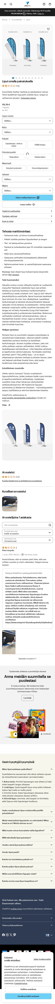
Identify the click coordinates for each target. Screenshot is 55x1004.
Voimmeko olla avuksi (12, 918)
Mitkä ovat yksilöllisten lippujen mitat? (19, 874)
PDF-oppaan (13, 274)
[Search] (50, 525)
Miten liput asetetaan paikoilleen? (17, 769)
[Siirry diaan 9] (38, 78)
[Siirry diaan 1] (13, 78)
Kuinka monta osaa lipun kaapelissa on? (20, 881)
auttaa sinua (16, 909)
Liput (28, 19)
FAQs (4, 405)
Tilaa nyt (41, 13)
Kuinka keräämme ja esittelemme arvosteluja (22, 481)
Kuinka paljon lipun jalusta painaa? (17, 866)
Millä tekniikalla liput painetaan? (16, 838)
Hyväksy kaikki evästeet (28, 996)
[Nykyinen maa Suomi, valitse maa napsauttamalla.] (49, 935)
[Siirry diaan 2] (16, 78)
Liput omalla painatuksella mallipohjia (19, 398)
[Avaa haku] (11, 4)
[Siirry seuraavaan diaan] (51, 50)
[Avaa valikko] (5, 4)
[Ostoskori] (50, 4)
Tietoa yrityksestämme (12, 925)
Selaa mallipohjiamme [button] (26, 197)
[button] (8, 642)
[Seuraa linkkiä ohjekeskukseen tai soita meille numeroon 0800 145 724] (44, 4)
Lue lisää (27, 698)
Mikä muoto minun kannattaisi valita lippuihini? (23, 830)
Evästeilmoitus (20, 983)
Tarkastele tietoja (28, 98)
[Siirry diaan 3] (19, 78)
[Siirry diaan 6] (29, 78)
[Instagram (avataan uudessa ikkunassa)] (7, 935)
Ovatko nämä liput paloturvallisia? (17, 845)
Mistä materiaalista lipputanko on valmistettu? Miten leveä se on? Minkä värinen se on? (25, 821)
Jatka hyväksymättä (42, 959)
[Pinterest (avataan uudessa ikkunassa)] (14, 935)
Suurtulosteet (17, 19)
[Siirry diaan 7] (32, 78)
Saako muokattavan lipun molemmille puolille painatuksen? (22, 811)
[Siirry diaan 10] (42, 78)
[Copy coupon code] (24, 13)
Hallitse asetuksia (28, 989)
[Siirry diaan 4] (22, 78)
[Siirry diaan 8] (35, 78)
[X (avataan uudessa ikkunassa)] (11, 935)
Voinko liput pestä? (10, 852)
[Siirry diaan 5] (26, 78)
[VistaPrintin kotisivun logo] (27, 4)
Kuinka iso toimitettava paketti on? (17, 859)
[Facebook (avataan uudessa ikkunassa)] (3, 935)
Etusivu (4, 19)
